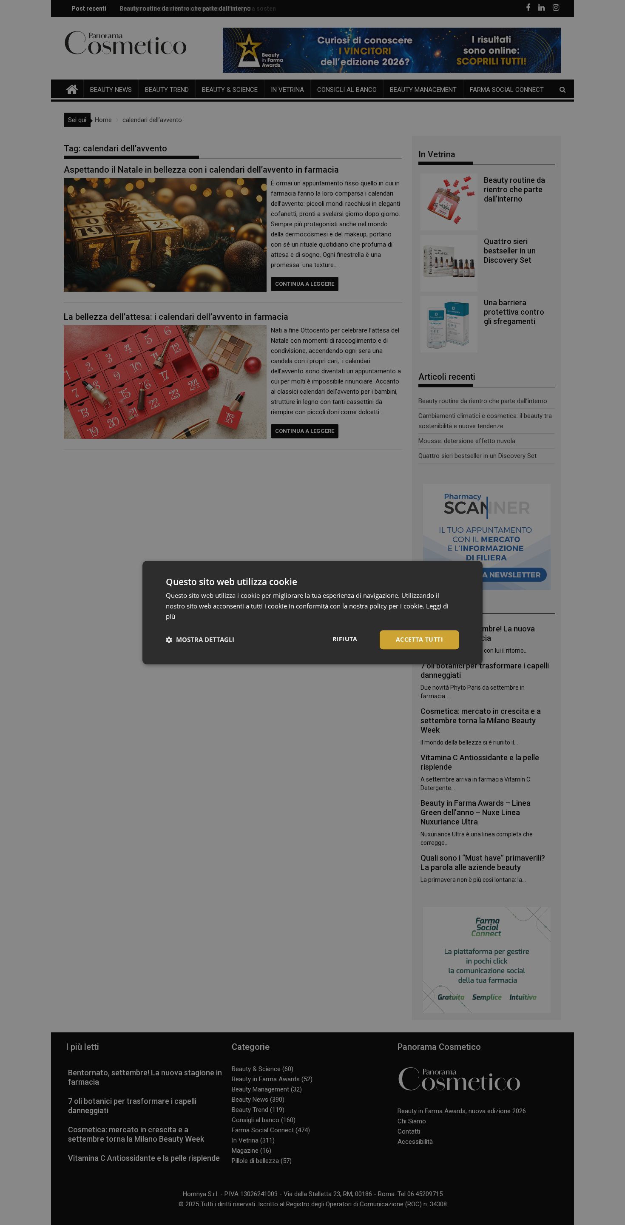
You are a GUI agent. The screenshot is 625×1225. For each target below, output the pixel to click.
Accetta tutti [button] (419, 639)
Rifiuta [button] (345, 639)
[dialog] (312, 612)
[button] (200, 640)
